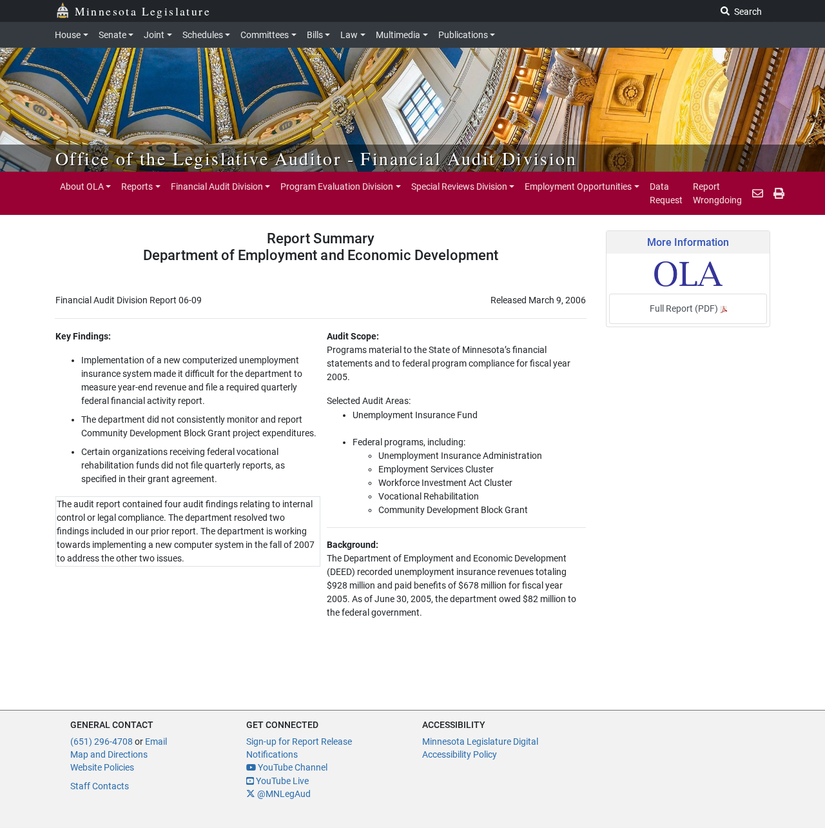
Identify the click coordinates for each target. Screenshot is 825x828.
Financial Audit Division (217, 186)
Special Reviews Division (459, 186)
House (68, 35)
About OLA (82, 186)
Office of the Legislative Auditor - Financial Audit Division (316, 158)
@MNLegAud (283, 794)
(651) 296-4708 (101, 741)
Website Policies (102, 767)
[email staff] (757, 193)
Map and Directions (109, 754)
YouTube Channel (291, 767)
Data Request (666, 193)
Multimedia (398, 35)
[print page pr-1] (779, 193)
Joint (154, 35)
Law (349, 35)
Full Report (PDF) (685, 308)
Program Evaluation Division (336, 186)
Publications (463, 35)
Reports (137, 186)
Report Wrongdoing (717, 193)
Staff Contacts (99, 786)
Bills (315, 35)
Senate (112, 35)
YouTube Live (281, 781)
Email (156, 741)
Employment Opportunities (578, 186)
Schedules (202, 35)
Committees (264, 35)
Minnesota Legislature (143, 11)
